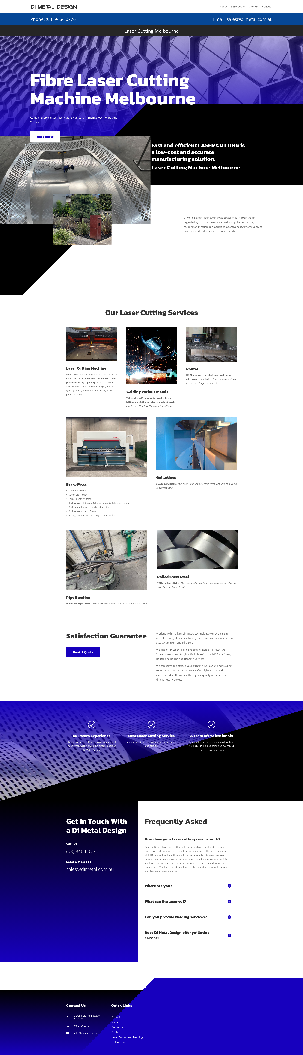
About (224, 6)
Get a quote (45, 136)
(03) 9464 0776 (61, 19)
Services (236, 6)
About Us (116, 1017)
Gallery (254, 6)
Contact (267, 6)
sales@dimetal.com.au (250, 19)
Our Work (117, 1027)
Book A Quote (83, 652)
